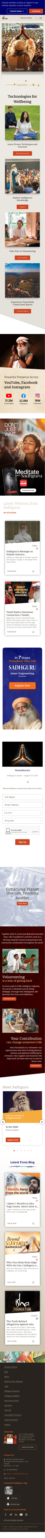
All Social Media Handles (13, 1520)
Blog (6, 1372)
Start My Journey (22, 153)
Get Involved (22, 258)
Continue (36, 11)
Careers (7, 1424)
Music (6, 1377)
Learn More (22, 903)
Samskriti (8, 1405)
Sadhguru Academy (11, 1396)
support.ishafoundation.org (17, 1474)
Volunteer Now (9, 999)
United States (16, 11)
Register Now (13, 1140)
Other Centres (9, 1478)
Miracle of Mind (10, 1367)
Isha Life (7, 1410)
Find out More (22, 311)
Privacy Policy (23, 1529)
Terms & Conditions (10, 1529)
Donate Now (35, 1066)
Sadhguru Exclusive (11, 1391)
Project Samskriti (11, 1420)
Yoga (6, 1386)
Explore (22, 207)
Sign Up (22, 842)
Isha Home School (11, 1401)
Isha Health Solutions (12, 1415)
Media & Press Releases (13, 1381)
